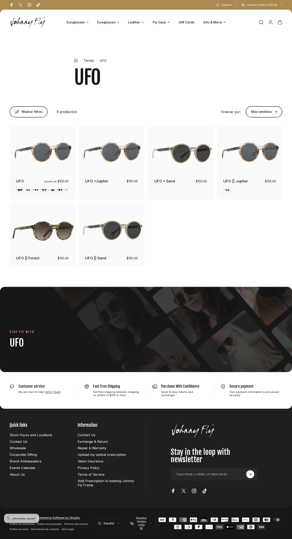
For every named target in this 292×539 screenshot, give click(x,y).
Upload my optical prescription (102, 455)
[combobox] (226, 5)
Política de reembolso (22, 524)
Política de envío (19, 529)
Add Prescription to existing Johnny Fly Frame (106, 483)
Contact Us (18, 442)
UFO (20, 181)
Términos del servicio (76, 524)
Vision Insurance (90, 461)
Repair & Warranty (92, 448)
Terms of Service (91, 474)
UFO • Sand (164, 181)
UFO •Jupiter (96, 181)
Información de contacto (45, 529)
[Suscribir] (250, 474)
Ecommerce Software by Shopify (58, 517)
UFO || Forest (28, 258)
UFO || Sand (95, 258)
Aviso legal (68, 529)
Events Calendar (23, 468)
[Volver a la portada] (76, 61)
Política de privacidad (49, 524)
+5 (66, 190)
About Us (17, 474)
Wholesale (18, 448)
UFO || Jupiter (235, 181)
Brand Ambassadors (25, 461)
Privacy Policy (88, 468)
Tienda (88, 61)
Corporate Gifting (23, 455)
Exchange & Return (93, 442)
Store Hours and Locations (31, 435)
